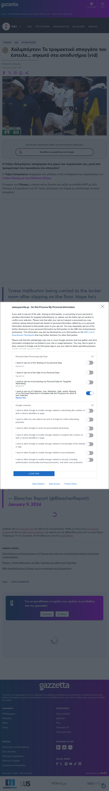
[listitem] (54, 356)
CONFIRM (34, 474)
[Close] (103, 307)
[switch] (89, 363)
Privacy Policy (70, 484)
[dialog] (54, 395)
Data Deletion (38, 484)
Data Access (54, 484)
